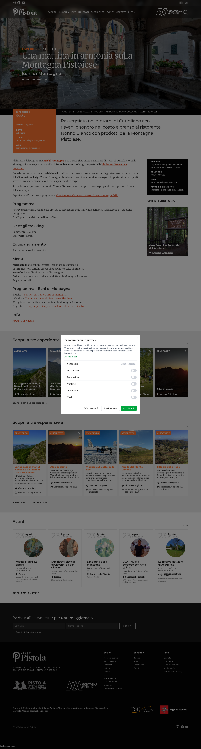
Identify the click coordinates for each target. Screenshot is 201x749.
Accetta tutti (128, 408)
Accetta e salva (110, 408)
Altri (69, 397)
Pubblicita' (72, 390)
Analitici (71, 384)
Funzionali (73, 370)
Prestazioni (73, 377)
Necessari (72, 363)
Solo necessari (91, 408)
